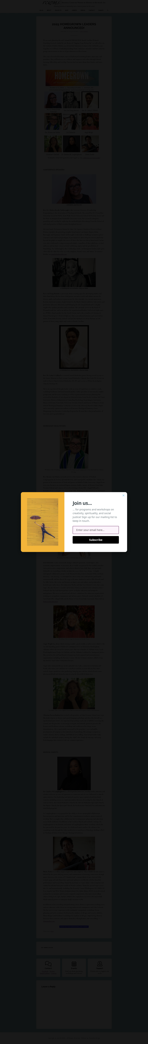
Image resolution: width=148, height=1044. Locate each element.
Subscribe (95, 540)
